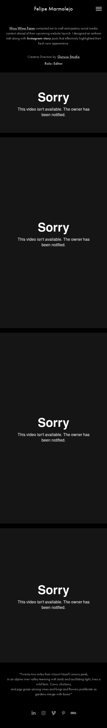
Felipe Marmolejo (53, 8)
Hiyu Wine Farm (22, 28)
